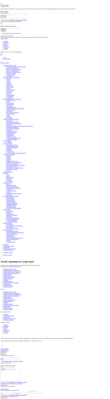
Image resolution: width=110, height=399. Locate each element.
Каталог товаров (5, 62)
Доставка (6, 48)
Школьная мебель (8, 278)
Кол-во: (3, 358)
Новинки (6, 244)
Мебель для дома (8, 276)
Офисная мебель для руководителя (12, 272)
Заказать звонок (5, 5)
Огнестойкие (10, 134)
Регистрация (7, 59)
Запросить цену (14, 396)
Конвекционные (11, 201)
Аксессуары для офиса (9, 277)
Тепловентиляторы (12, 204)
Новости (6, 44)
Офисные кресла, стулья (10, 269)
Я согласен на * (14, 382)
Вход (5, 57)
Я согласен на (14, 20)
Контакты (6, 42)
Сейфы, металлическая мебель (11, 273)
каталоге (37, 265)
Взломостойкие (11, 132)
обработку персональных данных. (18, 20)
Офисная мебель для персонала (12, 270)
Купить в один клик (17, 383)
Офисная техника (8, 286)
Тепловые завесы (11, 205)
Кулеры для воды (8, 285)
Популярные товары (9, 246)
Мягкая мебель (7, 274)
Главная (6, 41)
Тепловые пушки (11, 207)
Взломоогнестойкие (12, 131)
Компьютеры (7, 284)
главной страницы (14, 265)
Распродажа (7, 247)
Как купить (6, 46)
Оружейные (10, 135)
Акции (5, 45)
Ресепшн (6, 280)
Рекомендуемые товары (10, 248)
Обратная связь (4, 348)
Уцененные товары (8, 250)
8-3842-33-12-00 (5, 350)
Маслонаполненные (12, 203)
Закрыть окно (4, 38)
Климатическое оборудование (11, 282)
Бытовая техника (8, 281)
